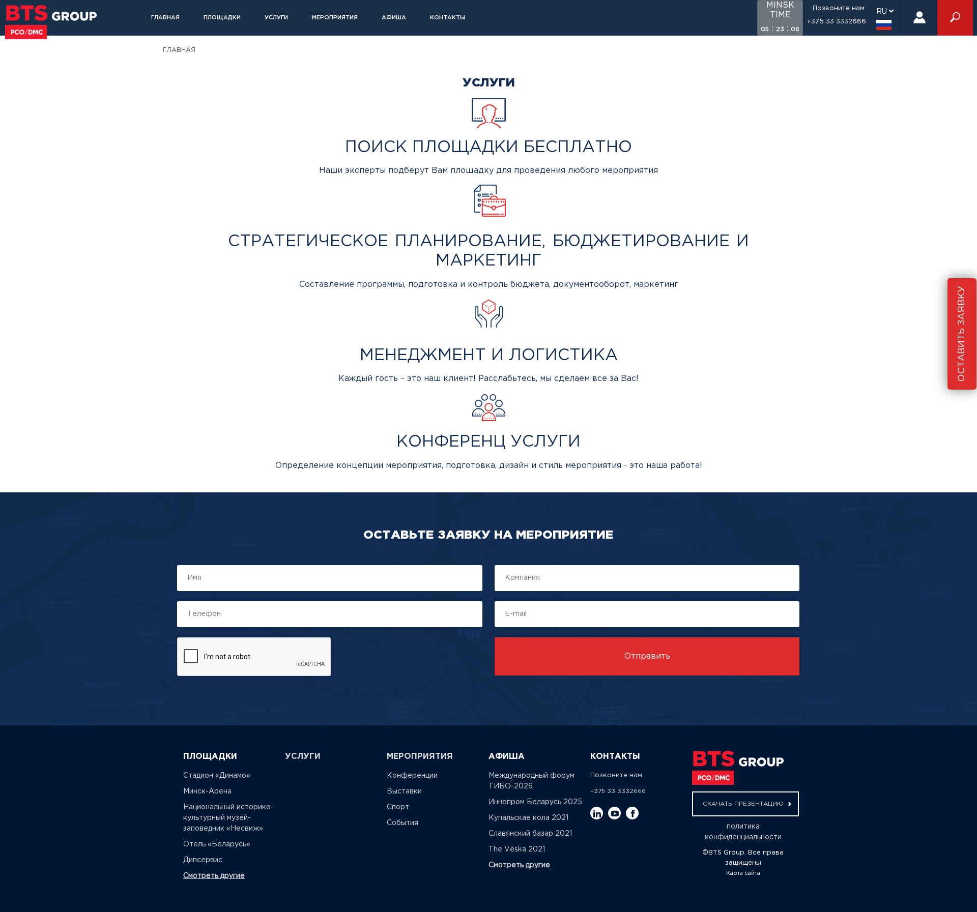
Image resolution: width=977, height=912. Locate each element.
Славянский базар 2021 (530, 834)
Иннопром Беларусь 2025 (535, 802)
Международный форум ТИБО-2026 (531, 781)
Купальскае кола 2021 (528, 818)
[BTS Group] (51, 22)
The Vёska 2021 (517, 849)
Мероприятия (335, 17)
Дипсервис (202, 860)
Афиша (394, 17)
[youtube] (614, 813)
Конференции (412, 776)
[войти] (919, 18)
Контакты (447, 17)
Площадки (222, 17)
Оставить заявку (962, 334)
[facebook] (632, 813)
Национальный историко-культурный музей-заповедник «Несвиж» (228, 818)
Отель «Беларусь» (216, 844)
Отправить (647, 656)
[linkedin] (596, 813)
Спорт (398, 807)
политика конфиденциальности (743, 831)
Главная (165, 17)
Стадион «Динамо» (216, 776)
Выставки (404, 791)
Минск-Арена (207, 791)
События (402, 823)
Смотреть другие (214, 876)
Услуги (276, 17)
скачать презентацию (744, 804)
